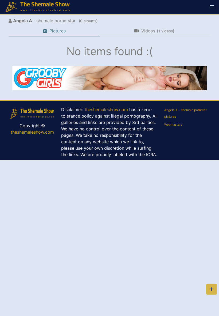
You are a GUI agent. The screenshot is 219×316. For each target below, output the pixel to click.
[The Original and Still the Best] (109, 88)
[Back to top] (211, 289)
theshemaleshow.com (32, 132)
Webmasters (173, 124)
